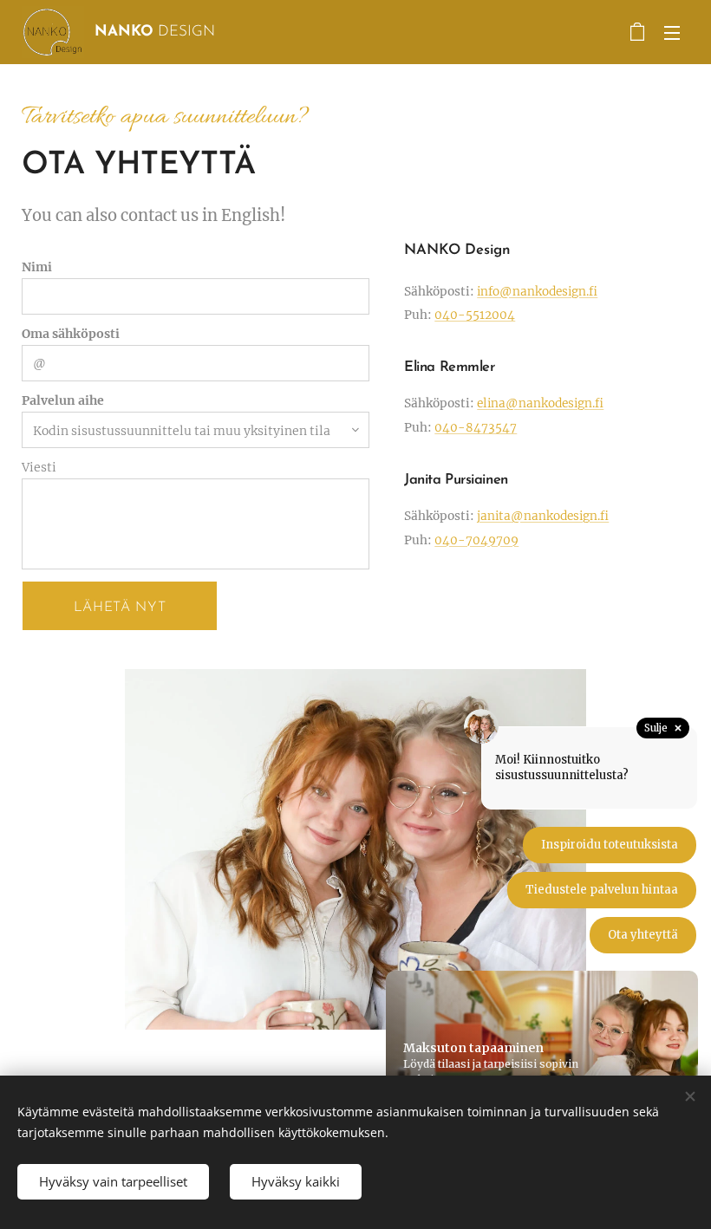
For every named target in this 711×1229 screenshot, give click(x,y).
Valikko (672, 32)
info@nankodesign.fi (537, 291)
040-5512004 (474, 315)
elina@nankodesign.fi (540, 403)
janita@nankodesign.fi (543, 516)
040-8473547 (475, 427)
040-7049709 (476, 540)
